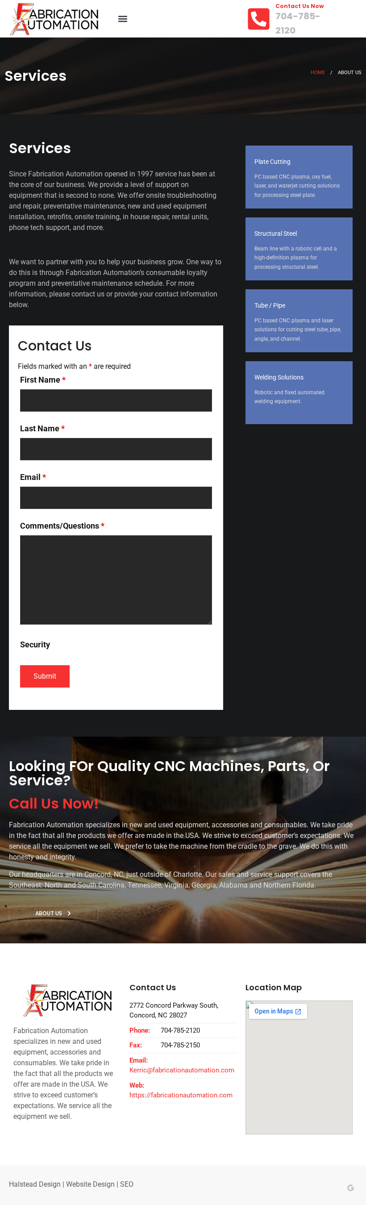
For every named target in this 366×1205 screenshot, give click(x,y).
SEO (126, 1184)
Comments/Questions (62, 525)
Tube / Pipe (269, 305)
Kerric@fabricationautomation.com (181, 1070)
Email (33, 477)
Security (35, 644)
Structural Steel (275, 233)
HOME (318, 72)
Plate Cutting (272, 161)
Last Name (42, 428)
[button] (122, 19)
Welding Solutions (279, 377)
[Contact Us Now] (258, 19)
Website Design (90, 1184)
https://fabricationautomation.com (181, 1095)
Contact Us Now (299, 6)
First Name (43, 379)
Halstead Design (35, 1184)
